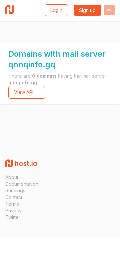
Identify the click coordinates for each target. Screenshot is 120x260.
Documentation (21, 184)
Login (56, 10)
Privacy (13, 210)
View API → (26, 92)
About (11, 177)
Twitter (12, 217)
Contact (13, 197)
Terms (12, 204)
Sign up (87, 10)
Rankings (15, 190)
